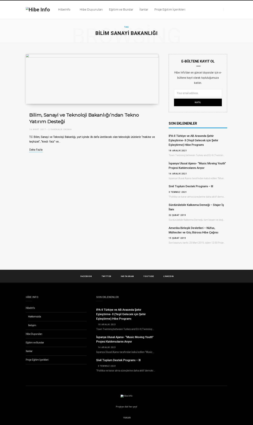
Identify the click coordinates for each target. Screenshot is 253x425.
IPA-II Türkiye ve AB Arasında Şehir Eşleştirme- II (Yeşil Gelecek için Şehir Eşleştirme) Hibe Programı (193, 140)
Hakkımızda (34, 316)
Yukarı (127, 418)
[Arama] (225, 9)
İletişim (32, 325)
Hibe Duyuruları (34, 334)
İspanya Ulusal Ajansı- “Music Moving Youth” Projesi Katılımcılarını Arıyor (197, 166)
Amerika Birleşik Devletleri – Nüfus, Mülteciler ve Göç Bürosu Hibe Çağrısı (193, 230)
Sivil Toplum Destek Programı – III (191, 186)
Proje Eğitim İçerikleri (37, 359)
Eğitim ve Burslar (35, 342)
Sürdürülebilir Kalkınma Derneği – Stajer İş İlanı (196, 207)
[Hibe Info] (38, 9)
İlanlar (29, 351)
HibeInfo (30, 308)
